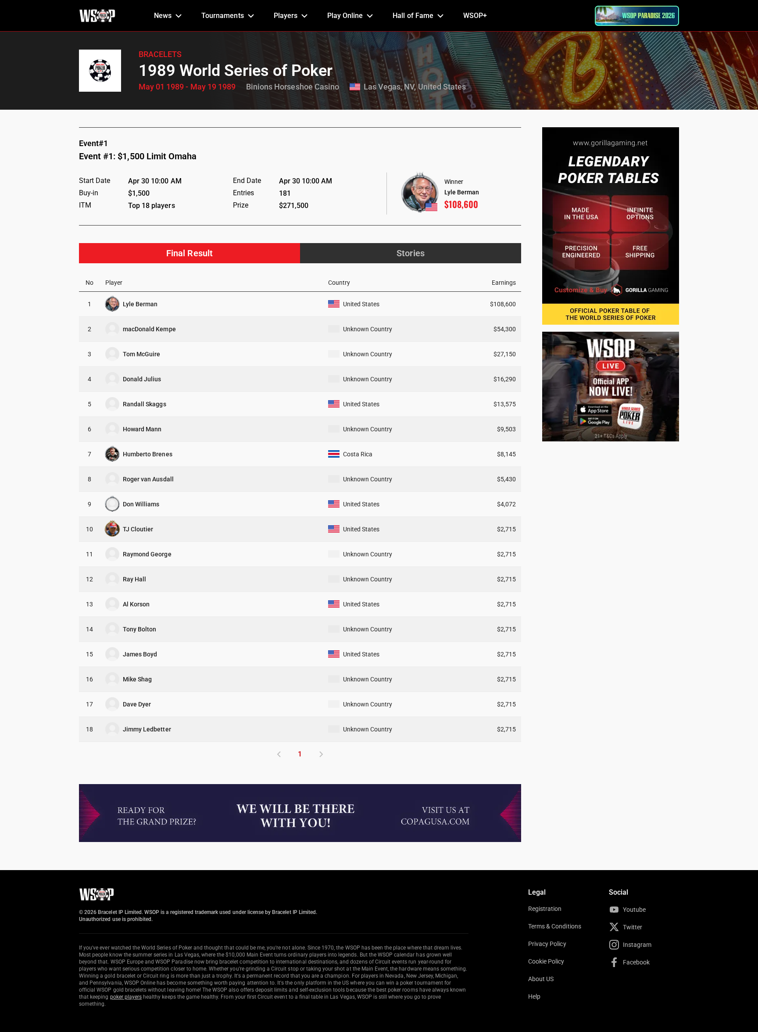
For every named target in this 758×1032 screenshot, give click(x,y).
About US (541, 978)
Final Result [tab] (189, 253)
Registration (544, 908)
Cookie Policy (546, 961)
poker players (126, 997)
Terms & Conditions (554, 926)
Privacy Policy (547, 943)
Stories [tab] (410, 253)
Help (534, 996)
